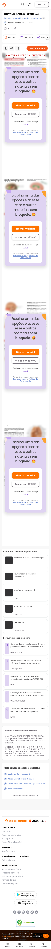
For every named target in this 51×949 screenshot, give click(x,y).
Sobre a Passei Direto (11, 869)
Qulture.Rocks (8, 860)
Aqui (25, 124)
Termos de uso (9, 880)
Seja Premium (8, 851)
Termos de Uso (20, 132)
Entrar (41, 4)
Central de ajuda (10, 883)
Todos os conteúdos (11, 835)
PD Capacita (7, 839)
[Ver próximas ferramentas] (47, 37)
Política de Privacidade (29, 133)
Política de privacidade (12, 876)
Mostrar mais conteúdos (24, 795)
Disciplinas (6, 831)
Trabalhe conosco (10, 873)
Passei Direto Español (11, 842)
